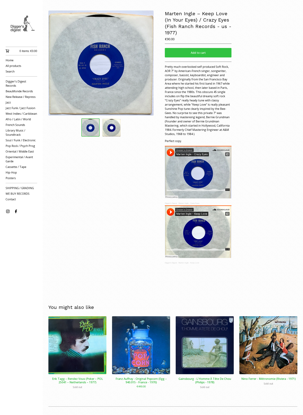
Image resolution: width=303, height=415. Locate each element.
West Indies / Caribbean (21, 114)
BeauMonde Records (19, 91)
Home (10, 60)
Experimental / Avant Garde (19, 159)
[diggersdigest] (21, 26)
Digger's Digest (171, 203)
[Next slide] (149, 63)
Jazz (8, 102)
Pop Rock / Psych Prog (20, 146)
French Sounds (15, 125)
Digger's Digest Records (16, 83)
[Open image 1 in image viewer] (101, 63)
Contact (11, 199)
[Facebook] (16, 211)
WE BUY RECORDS (17, 194)
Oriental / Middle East (20, 151)
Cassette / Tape (16, 167)
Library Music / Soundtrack (15, 133)
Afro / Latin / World (18, 119)
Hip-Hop (11, 172)
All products (13, 66)
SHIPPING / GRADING (20, 188)
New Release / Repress (21, 97)
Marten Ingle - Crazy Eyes (189, 203)
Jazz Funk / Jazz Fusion (20, 108)
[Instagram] (8, 211)
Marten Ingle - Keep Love (189, 263)
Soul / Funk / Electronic (21, 140)
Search (10, 71)
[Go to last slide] (53, 63)
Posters (11, 178)
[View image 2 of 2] (111, 127)
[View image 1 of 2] (90, 127)
